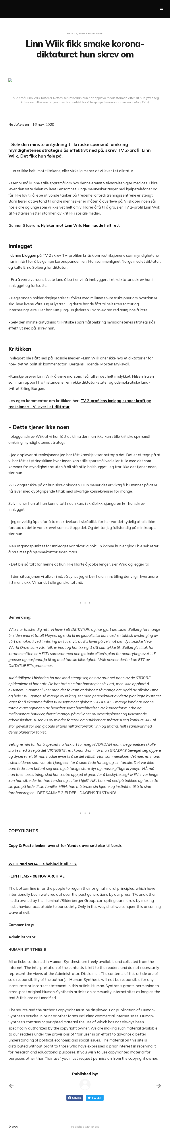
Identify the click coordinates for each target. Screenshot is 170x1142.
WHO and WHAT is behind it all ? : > (42, 864)
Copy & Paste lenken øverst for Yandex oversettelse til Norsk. (65, 845)
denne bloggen (23, 255)
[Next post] (159, 1086)
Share (76, 1097)
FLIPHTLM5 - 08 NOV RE (36, 876)
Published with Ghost (85, 1126)
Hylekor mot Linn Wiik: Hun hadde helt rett (80, 225)
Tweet (97, 1097)
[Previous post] (11, 1086)
